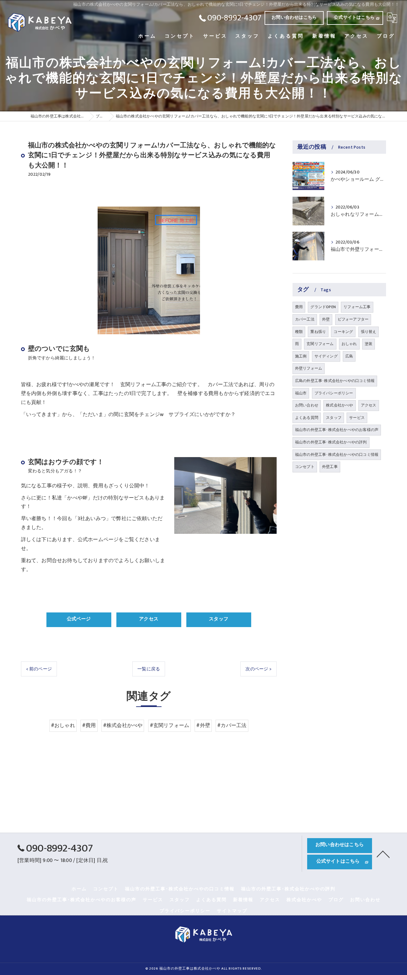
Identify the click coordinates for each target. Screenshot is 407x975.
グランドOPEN (323, 307)
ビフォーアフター (353, 319)
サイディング (326, 356)
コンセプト (304, 466)
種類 (299, 332)
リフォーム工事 (356, 307)
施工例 (301, 356)
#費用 (89, 725)
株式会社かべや (339, 405)
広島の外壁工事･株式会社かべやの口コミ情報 (335, 381)
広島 (349, 356)
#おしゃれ (63, 725)
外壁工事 (330, 466)
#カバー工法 (231, 725)
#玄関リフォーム (170, 725)
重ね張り (318, 332)
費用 (299, 307)
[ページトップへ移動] (383, 853)
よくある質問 (306, 417)
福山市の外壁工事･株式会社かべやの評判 (331, 442)
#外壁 (203, 725)
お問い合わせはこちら (294, 17)
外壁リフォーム (308, 368)
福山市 (301, 393)
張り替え (368, 332)
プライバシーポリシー (333, 393)
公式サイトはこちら (354, 17)
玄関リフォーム (320, 344)
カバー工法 (304, 319)
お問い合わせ (306, 405)
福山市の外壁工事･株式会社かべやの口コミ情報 (336, 454)
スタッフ (333, 417)
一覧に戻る (148, 669)
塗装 (368, 344)
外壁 (326, 319)
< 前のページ (39, 669)
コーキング (343, 332)
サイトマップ (232, 911)
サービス (357, 417)
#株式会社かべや (123, 725)
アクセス (368, 405)
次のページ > (258, 669)
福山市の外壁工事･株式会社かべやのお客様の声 (336, 430)
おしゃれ (349, 344)
